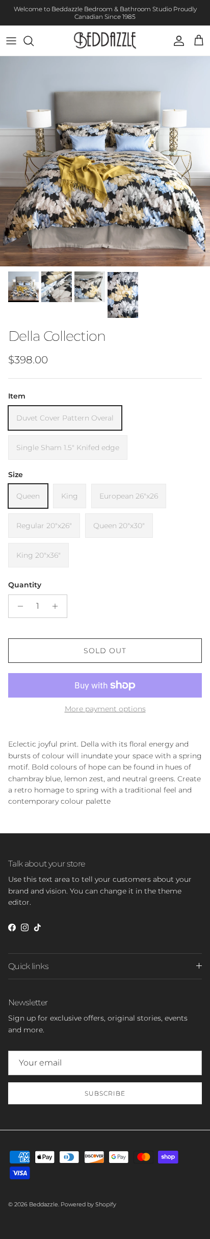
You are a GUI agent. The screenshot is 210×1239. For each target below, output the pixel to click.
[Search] (33, 41)
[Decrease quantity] (18, 606)
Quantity (24, 584)
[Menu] (11, 41)
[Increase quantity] (58, 606)
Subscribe (105, 1093)
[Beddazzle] (105, 41)
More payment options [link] (105, 709)
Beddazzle (43, 1204)
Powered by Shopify (88, 1204)
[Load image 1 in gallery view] (105, 161)
